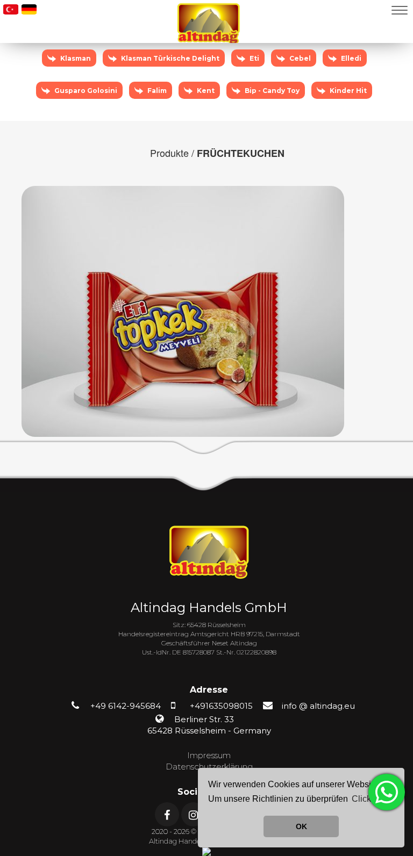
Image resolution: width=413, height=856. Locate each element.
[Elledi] (347, 69)
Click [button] (361, 798)
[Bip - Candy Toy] (268, 102)
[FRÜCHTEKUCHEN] (183, 310)
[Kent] (202, 102)
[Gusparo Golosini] (82, 102)
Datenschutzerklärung (209, 766)
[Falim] (154, 102)
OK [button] (301, 826)
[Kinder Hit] (343, 102)
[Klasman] (72, 69)
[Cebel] (297, 69)
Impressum (209, 755)
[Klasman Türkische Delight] (167, 69)
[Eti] (251, 69)
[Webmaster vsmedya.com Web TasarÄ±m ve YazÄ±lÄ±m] (206, 851)
